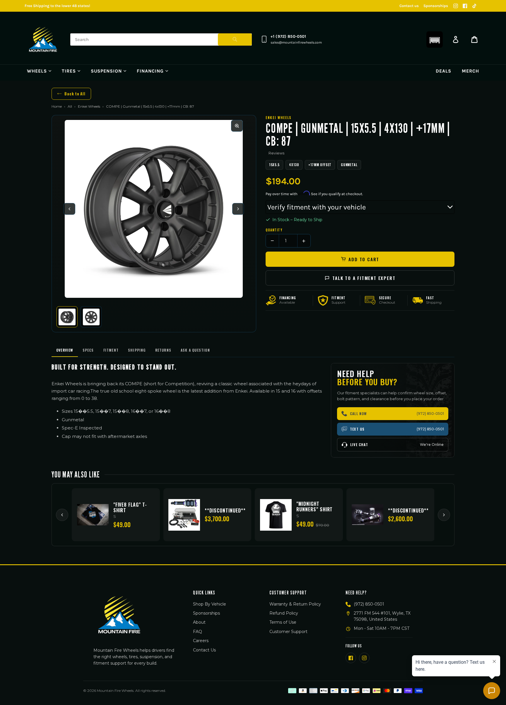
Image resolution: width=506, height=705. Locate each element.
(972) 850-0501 (369, 604)
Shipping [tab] (137, 350)
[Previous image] (69, 209)
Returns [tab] (163, 350)
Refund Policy (283, 613)
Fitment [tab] (111, 350)
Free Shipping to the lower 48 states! (57, 6)
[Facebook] (465, 6)
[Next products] (444, 515)
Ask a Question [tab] (195, 350)
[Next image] (238, 209)
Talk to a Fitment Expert (363, 278)
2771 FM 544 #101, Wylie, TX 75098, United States (382, 616)
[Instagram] (455, 6)
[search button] (235, 39)
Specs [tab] (88, 350)
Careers (200, 640)
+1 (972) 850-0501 (288, 36)
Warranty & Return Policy (295, 604)
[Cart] (474, 39)
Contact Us (204, 650)
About (199, 622)
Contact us (409, 6)
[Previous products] (62, 515)
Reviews (276, 153)
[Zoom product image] (237, 126)
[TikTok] (474, 6)
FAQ (197, 631)
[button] (434, 39)
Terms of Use (282, 622)
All (70, 106)
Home (57, 106)
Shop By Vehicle (209, 604)
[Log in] (455, 39)
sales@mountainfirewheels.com (296, 42)
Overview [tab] (64, 350)
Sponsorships (435, 6)
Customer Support (288, 631)
